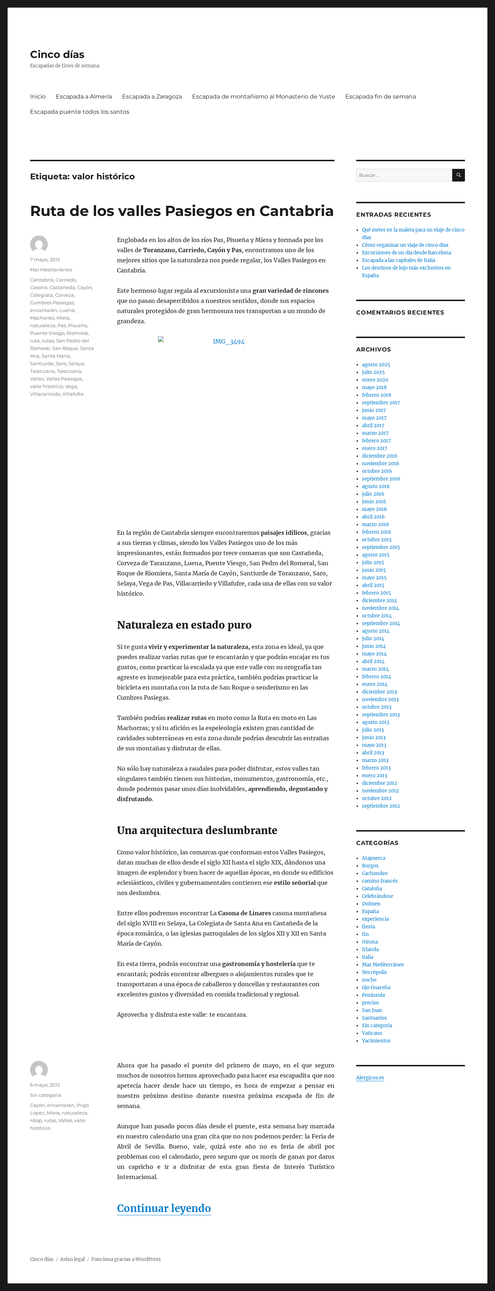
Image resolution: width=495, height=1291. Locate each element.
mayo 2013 (374, 745)
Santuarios (374, 1018)
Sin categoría (45, 1095)
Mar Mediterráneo (51, 269)
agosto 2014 (376, 631)
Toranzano (69, 371)
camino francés (380, 881)
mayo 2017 (374, 418)
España (370, 911)
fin (365, 934)
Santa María (56, 356)
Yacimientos (376, 1041)
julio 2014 (373, 639)
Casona (38, 287)
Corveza (64, 295)
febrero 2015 (376, 593)
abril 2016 (373, 517)
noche (369, 980)
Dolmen (371, 904)
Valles (37, 379)
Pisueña (77, 325)
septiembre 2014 (381, 623)
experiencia (375, 919)
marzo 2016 (375, 524)
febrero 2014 (376, 677)
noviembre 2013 (380, 699)
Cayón (84, 287)
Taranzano (42, 371)
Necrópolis (374, 972)
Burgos (370, 866)
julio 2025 (373, 372)
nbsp (36, 1120)
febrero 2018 (376, 395)
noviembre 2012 (380, 791)
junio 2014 (374, 646)
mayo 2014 (374, 654)
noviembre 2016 (380, 464)
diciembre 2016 (380, 456)
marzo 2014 (375, 669)
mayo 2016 (374, 509)
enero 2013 (374, 775)
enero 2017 (374, 448)
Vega (71, 386)
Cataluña (372, 889)
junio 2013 (374, 737)
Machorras (42, 318)
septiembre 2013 (381, 715)
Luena (67, 310)
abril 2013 (373, 753)
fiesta (368, 927)
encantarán (43, 310)
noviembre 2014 (380, 608)
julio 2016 (373, 494)
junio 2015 (374, 570)
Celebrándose (377, 896)
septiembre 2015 (381, 547)
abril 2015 (373, 585)
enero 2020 (375, 380)
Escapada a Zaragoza (152, 96)
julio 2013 (373, 730)
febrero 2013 (376, 768)
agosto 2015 (376, 555)
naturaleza (42, 325)
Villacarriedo (45, 394)
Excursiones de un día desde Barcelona (406, 253)
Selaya (76, 363)
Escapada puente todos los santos (79, 111)
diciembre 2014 (379, 600)
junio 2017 (374, 410)
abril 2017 (373, 425)
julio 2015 (373, 562)
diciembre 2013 (379, 692)
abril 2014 (373, 661)
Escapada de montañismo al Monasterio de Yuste (263, 96)
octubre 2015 (377, 540)
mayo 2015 (374, 578)
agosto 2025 (376, 365)
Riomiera (77, 333)
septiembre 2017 (381, 403)
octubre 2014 (377, 616)
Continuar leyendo (164, 1208)
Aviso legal (72, 1259)
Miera (63, 318)
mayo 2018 (374, 387)
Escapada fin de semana (380, 96)
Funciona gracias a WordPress (126, 1259)
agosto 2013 (375, 722)
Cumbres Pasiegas (52, 302)
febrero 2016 (376, 532)
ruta (35, 340)
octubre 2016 (377, 471)
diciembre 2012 (379, 783)
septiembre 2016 (381, 479)
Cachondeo (375, 873)
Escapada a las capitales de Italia (398, 260)
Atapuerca (373, 858)
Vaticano (372, 1033)
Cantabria (42, 280)
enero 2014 (374, 684)
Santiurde (42, 363)
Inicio (38, 96)
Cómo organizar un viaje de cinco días (405, 245)
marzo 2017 (375, 433)
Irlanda (370, 949)
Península (373, 995)
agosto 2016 (376, 486)
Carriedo (66, 280)
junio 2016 (374, 502)
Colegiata (41, 295)
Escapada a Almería (84, 96)
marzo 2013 (375, 760)
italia (367, 957)
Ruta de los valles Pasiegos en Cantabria (182, 211)
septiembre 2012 (381, 806)
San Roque (65, 348)
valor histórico (46, 386)
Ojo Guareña (376, 987)
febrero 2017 (376, 441)
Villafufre (73, 394)
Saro (61, 363)
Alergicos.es (370, 1078)
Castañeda (62, 287)
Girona (370, 942)
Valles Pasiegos (64, 379)
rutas (48, 340)
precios (370, 1003)
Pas (62, 325)
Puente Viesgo (47, 333)
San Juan (372, 1010)
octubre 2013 (376, 707)
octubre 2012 (377, 798)
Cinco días (57, 54)
